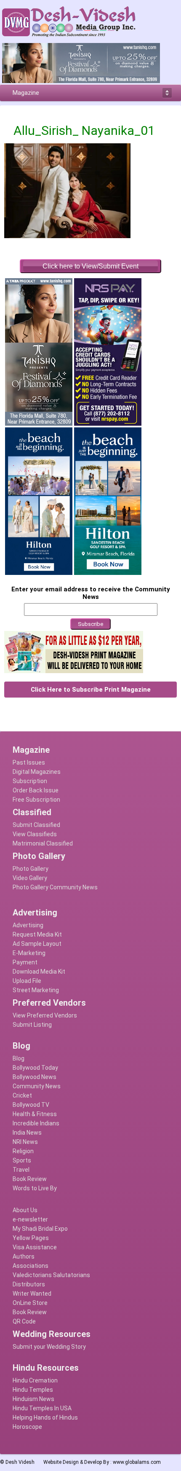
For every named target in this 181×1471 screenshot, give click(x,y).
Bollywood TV (31, 1104)
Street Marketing (36, 990)
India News (27, 1132)
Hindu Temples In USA (42, 1408)
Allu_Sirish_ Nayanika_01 (84, 130)
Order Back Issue (36, 790)
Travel (21, 1169)
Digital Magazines (37, 771)
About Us (25, 1210)
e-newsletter (30, 1219)
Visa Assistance (35, 1247)
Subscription (30, 781)
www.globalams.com (137, 1462)
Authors (24, 1256)
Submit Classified (36, 824)
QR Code (24, 1321)
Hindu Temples (33, 1389)
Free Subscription (36, 799)
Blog (18, 1058)
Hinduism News (33, 1399)
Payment (25, 962)
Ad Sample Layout (37, 943)
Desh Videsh (20, 1462)
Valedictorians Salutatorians (51, 1275)
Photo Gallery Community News (55, 887)
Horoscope (27, 1426)
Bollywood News (34, 1077)
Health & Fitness (35, 1114)
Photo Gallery (30, 868)
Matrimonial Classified (43, 843)
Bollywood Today (35, 1067)
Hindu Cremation (35, 1380)
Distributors (29, 1284)
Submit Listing (32, 1024)
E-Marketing (29, 953)
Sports (22, 1160)
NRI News (25, 1141)
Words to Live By (35, 1188)
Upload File (27, 980)
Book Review (30, 1179)
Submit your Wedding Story (49, 1346)
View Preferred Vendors (45, 1015)
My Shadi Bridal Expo (40, 1228)
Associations (30, 1265)
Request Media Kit (37, 934)
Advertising (28, 925)
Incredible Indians (36, 1123)
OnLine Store (30, 1302)
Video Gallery (30, 878)
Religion (23, 1151)
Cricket (22, 1095)
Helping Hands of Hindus (45, 1417)
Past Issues (29, 762)
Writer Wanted (32, 1293)
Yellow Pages (31, 1238)
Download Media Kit (39, 971)
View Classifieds (35, 834)
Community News (37, 1086)
